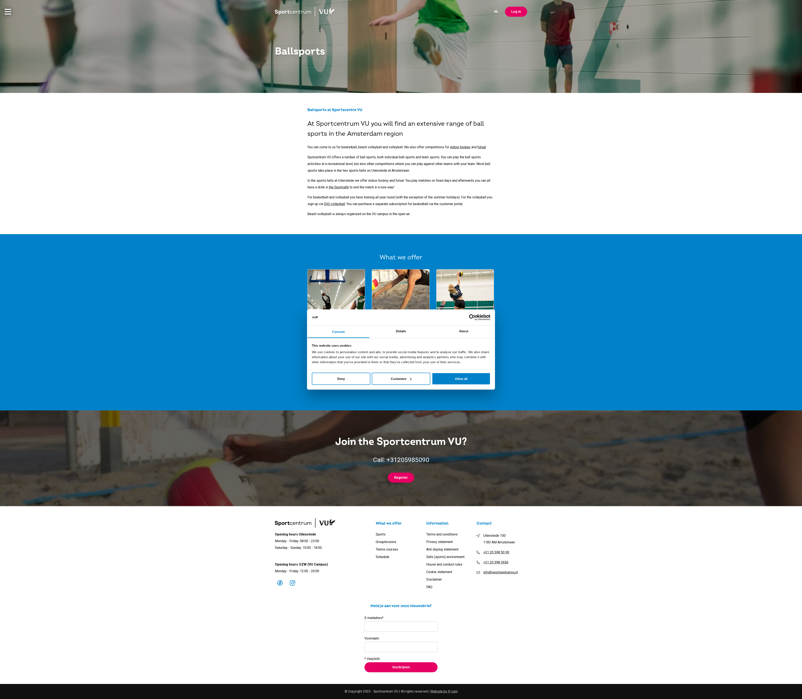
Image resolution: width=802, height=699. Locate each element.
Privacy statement (439, 542)
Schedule (382, 557)
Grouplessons (386, 542)
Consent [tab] (338, 332)
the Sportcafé (339, 187)
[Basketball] (336, 289)
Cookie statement (439, 572)
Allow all (461, 378)
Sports (381, 534)
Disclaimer (434, 579)
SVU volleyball (334, 204)
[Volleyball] (465, 289)
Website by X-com (444, 691)
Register (401, 478)
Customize (398, 378)
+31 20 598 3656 (495, 562)
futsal (481, 147)
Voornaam (371, 638)
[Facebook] (280, 583)
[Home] (305, 11)
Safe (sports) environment (445, 557)
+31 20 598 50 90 (496, 552)
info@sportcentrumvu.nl (500, 572)
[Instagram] (292, 583)
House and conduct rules (444, 564)
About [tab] (463, 331)
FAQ (429, 587)
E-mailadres (373, 618)
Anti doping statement (442, 549)
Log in (516, 12)
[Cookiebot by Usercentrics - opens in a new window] (472, 317)
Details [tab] (401, 331)
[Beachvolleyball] (400, 289)
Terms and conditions (442, 534)
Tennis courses (387, 549)
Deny (341, 378)
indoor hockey (460, 147)
